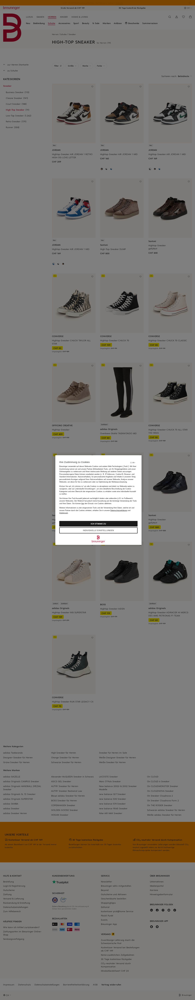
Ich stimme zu (98, 523)
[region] (98, 500)
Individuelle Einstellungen (98, 530)
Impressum (63, 513)
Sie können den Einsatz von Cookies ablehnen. (92, 503)
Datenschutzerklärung (118, 510)
